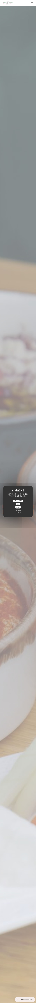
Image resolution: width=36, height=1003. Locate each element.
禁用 (18, 504)
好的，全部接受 (18, 501)
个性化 (18, 507)
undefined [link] (18, 512)
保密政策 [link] (18, 510)
